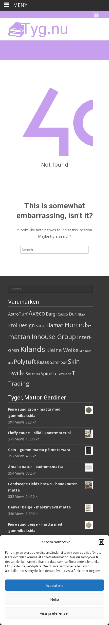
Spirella (48, 373)
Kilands (32, 349)
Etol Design (21, 325)
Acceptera (54, 585)
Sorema (33, 373)
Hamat (54, 325)
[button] (101, 542)
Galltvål (40, 326)
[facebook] (96, 16)
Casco (63, 314)
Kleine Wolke (62, 349)
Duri (73, 314)
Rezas (43, 362)
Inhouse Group (53, 336)
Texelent (64, 374)
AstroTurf (18, 314)
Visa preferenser (54, 613)
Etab (81, 314)
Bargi (51, 314)
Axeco (37, 313)
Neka (54, 599)
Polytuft (25, 362)
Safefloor (58, 362)
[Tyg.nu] (34, 28)
